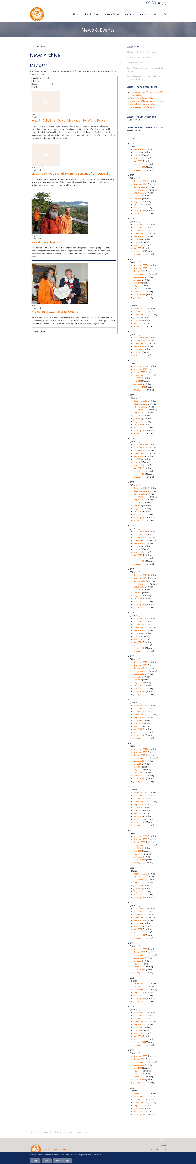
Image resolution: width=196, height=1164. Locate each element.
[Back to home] (37, 14)
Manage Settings (62, 1160)
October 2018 (140, 450)
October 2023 (140, 271)
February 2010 (140, 822)
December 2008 (140, 874)
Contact (77, 1132)
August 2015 (139, 587)
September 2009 (141, 845)
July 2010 (137, 807)
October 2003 (140, 1059)
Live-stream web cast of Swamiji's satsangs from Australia (71, 173)
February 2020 (140, 387)
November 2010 (141, 795)
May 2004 (138, 1033)
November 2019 (141, 404)
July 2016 (137, 546)
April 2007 (138, 929)
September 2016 (141, 540)
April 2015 (138, 598)
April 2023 (138, 288)
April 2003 (138, 1074)
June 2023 (138, 283)
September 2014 (141, 627)
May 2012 (138, 726)
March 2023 (139, 291)
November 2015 (141, 578)
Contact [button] (144, 14)
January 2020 (139, 390)
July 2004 (137, 1027)
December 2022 (140, 308)
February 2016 (140, 561)
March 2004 (139, 1039)
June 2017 (138, 505)
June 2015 (138, 592)
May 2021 (138, 355)
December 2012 (140, 705)
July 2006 (137, 961)
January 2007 (139, 938)
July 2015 (137, 590)
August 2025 (139, 193)
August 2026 (139, 149)
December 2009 (140, 836)
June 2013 (138, 680)
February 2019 (140, 430)
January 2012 (139, 738)
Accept (35, 1160)
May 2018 (138, 465)
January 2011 (139, 781)
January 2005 (139, 1001)
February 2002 (140, 1114)
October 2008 (140, 877)
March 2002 (139, 1111)
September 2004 (141, 1021)
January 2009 (139, 862)
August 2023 (139, 277)
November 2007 (141, 911)
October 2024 (140, 230)
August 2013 (139, 674)
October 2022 (140, 311)
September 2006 (141, 955)
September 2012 (141, 714)
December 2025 (140, 181)
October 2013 (140, 668)
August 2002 (139, 1105)
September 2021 (141, 343)
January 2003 (139, 1082)
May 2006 (138, 964)
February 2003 (140, 1079)
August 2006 (139, 958)
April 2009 (138, 857)
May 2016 (138, 552)
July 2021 (137, 349)
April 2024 (138, 248)
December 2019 (140, 401)
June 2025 (138, 198)
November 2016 (141, 534)
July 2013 (137, 677)
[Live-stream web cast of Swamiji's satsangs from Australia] (46, 154)
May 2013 (138, 682)
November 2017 (141, 491)
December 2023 (140, 265)
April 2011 (138, 772)
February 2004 (140, 1042)
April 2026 (138, 161)
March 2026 (139, 164)
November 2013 (141, 665)
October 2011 (140, 755)
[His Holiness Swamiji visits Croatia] (60, 283)
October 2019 (140, 407)
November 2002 (141, 1096)
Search (34, 87)
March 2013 (139, 688)
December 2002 (140, 1093)
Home (76, 14)
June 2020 (138, 381)
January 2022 (139, 326)
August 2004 (139, 1024)
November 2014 (141, 621)
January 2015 (139, 607)
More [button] (156, 14)
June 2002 (138, 1108)
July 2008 (137, 885)
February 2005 (140, 998)
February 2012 (140, 735)
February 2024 (140, 251)
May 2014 (138, 639)
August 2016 (139, 543)
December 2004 (140, 1012)
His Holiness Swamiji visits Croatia (55, 312)
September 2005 (141, 989)
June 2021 (138, 352)
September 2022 (141, 314)
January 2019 (139, 433)
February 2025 (140, 210)
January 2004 (139, 1045)
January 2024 (139, 254)
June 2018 (138, 462)
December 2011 (140, 749)
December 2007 (140, 908)
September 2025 (141, 190)
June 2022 (138, 320)
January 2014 (139, 651)
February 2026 (140, 167)
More (85, 1132)
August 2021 (139, 346)
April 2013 (138, 685)
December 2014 (140, 618)
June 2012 (138, 723)
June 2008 (138, 888)
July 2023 (137, 280)
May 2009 (138, 854)
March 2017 (139, 514)
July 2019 (137, 415)
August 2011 (139, 761)
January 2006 (139, 972)
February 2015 (140, 604)
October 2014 (140, 624)
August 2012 (139, 717)
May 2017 (138, 508)
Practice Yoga (42, 1132)
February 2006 (140, 969)
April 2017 (138, 511)
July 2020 (137, 378)
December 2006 (140, 949)
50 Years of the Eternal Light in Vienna (143, 52)
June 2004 (138, 1030)
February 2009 (140, 860)
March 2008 (139, 894)
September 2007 (141, 917)
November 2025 (141, 184)
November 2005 (141, 984)
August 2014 (139, 630)
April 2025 (138, 204)
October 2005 (140, 986)
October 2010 (140, 798)
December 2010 (140, 792)
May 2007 (138, 926)
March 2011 (139, 775)
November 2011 (141, 752)
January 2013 (139, 694)
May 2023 (138, 286)
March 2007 (139, 932)
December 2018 (140, 444)
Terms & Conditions (158, 1149)
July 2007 (137, 923)
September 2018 (141, 453)
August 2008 (139, 882)
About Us (68, 1132)
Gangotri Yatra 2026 (135, 62)
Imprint (163, 1146)
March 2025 (139, 207)
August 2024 (139, 236)
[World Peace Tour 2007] (60, 212)
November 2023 (141, 268)
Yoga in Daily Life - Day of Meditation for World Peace (68, 120)
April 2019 (138, 424)
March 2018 (139, 471)
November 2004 (141, 1015)
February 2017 (140, 517)
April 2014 (138, 642)
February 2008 (140, 897)
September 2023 (141, 274)
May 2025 (138, 201)
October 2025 (140, 187)
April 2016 (138, 555)
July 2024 (137, 239)
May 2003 (138, 1071)
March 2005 (139, 995)
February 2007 (140, 935)
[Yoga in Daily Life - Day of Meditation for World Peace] (46, 101)
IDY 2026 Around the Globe (138, 57)
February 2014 (140, 648)
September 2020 (141, 375)
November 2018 (141, 447)
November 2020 (141, 369)
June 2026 (138, 155)
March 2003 (139, 1076)
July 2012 (137, 720)
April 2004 (138, 1036)
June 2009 (138, 851)
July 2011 (137, 764)
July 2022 (137, 317)
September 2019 (141, 410)
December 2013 (140, 662)
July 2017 (137, 502)
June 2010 (138, 810)
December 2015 (140, 575)
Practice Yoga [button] (91, 14)
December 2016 (140, 531)
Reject (46, 1160)
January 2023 (139, 297)
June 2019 (138, 418)
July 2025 (137, 196)
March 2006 (139, 967)
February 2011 (140, 778)
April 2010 (138, 816)
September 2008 (141, 879)
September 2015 (141, 584)
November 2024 (141, 227)
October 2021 (140, 340)
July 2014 (137, 633)
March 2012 (139, 732)
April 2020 (138, 384)
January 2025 (139, 213)
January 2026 (139, 170)
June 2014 (138, 636)
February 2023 (140, 294)
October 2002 (140, 1099)
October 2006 (140, 952)
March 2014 (139, 645)
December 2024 (140, 224)
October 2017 (140, 494)
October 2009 (140, 842)
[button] (165, 14)
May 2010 (138, 813)
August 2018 (139, 456)
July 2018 (137, 459)
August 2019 (139, 412)
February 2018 (140, 474)
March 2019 (139, 427)
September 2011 (141, 758)
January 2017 (139, 520)
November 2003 (141, 1056)
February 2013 (140, 691)
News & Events (111, 14)
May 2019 (138, 421)
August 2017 (139, 500)
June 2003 (138, 1068)
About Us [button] (129, 14)
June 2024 (138, 242)
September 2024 (141, 233)
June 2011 (138, 767)
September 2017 (141, 497)
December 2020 (140, 366)
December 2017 (140, 488)
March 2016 (139, 558)
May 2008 (138, 891)
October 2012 (140, 711)
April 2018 (138, 468)
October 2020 (140, 372)
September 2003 (141, 1062)
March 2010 (139, 819)
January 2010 (139, 825)
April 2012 (138, 729)
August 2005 (139, 992)
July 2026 (137, 152)
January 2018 (139, 477)
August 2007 (139, 920)
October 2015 (140, 581)
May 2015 (138, 595)
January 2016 (139, 564)
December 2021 (140, 337)
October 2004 (140, 1018)
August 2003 (139, 1065)
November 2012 (141, 708)
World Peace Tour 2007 (48, 242)
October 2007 (140, 914)
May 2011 (138, 770)
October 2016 (140, 537)
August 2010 (139, 804)
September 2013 (141, 671)
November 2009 (141, 839)
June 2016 (138, 549)
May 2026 (138, 158)
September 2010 (141, 801)
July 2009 (137, 848)
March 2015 (139, 601)
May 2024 (138, 245)
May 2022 (138, 323)
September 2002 (141, 1102)
